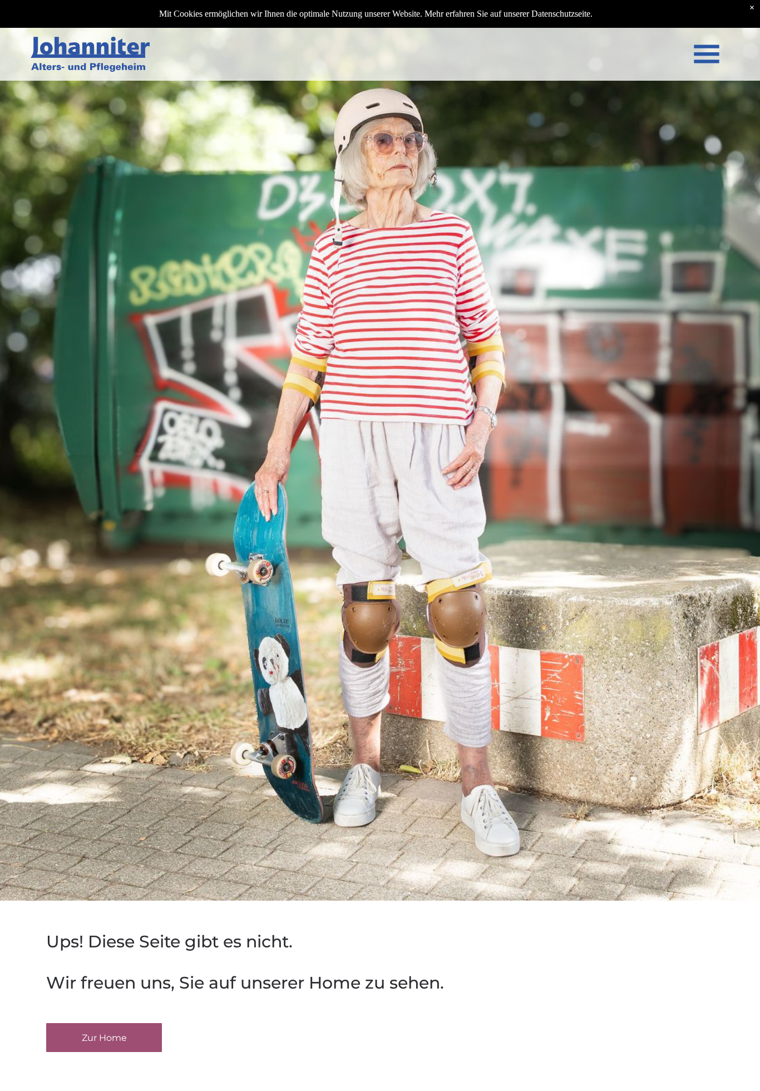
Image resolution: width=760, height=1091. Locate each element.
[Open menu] (706, 54)
